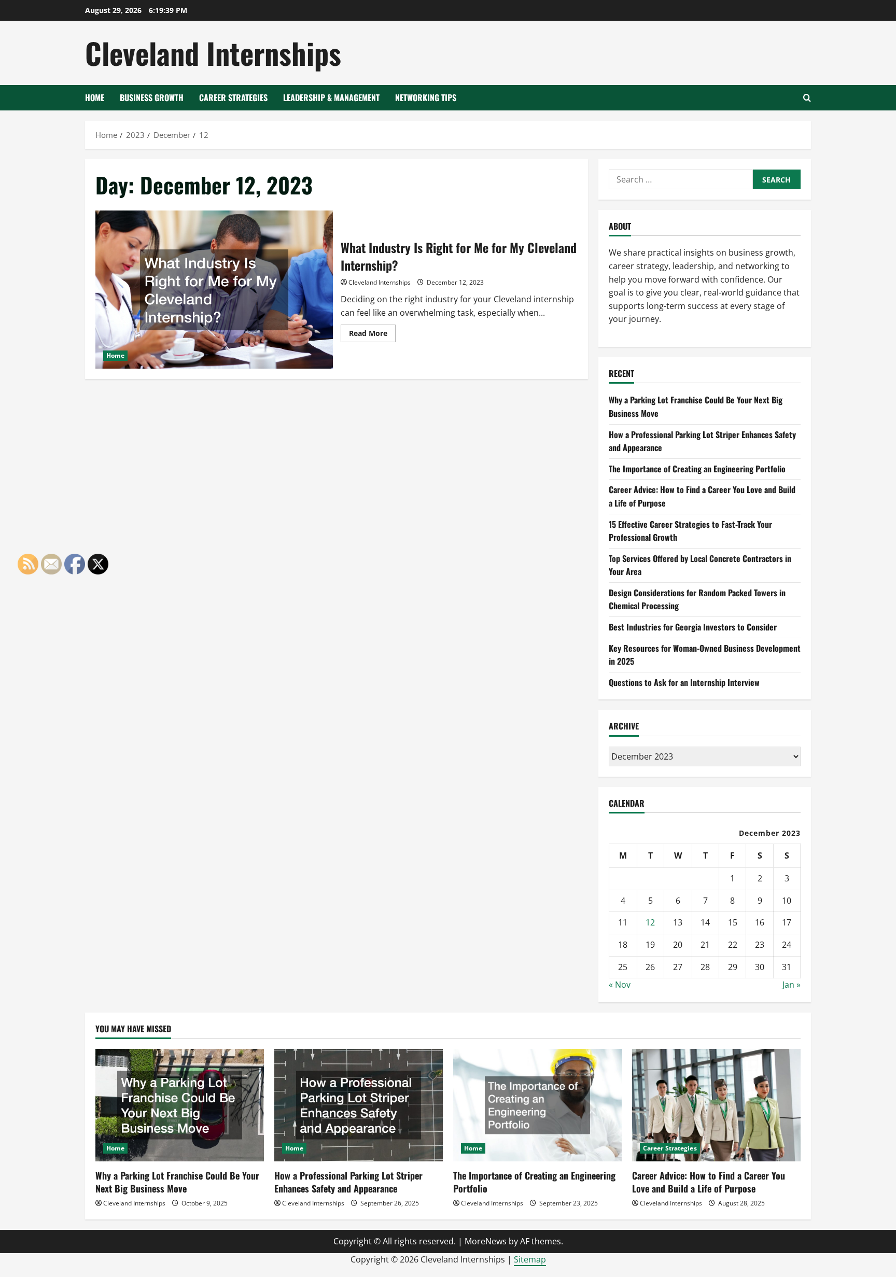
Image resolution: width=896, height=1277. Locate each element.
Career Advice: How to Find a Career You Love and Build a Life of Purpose (708, 1182)
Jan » (791, 984)
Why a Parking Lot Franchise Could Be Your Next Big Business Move (177, 1182)
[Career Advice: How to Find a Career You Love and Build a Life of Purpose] (716, 1105)
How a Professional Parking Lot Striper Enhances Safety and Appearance (348, 1182)
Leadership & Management (331, 97)
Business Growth (152, 97)
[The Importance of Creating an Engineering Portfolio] (537, 1105)
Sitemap (530, 1259)
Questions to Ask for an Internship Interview (684, 682)
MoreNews (486, 1241)
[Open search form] (807, 98)
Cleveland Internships (213, 52)
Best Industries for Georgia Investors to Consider (693, 627)
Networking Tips (425, 97)
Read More (372, 335)
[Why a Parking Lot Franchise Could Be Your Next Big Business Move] (179, 1105)
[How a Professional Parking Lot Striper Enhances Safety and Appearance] (358, 1105)
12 (650, 922)
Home (94, 97)
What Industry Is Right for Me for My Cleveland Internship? (214, 290)
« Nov (620, 984)
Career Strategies (233, 97)
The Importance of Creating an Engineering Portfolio (697, 468)
